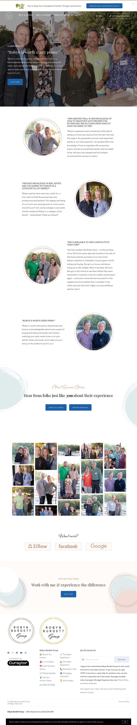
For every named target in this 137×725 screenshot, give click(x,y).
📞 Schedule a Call (68, 669)
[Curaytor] (18, 665)
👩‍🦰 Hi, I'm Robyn (47, 661)
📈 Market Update (48, 673)
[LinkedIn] (17, 652)
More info (100, 722)
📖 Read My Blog (47, 684)
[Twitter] (12, 652)
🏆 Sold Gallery (67, 680)
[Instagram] (25, 652)
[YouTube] (21, 652)
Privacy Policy (124, 701)
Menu (100, 16)
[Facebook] (8, 652)
